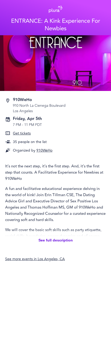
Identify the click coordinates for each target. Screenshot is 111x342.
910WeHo (44, 150)
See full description (55, 240)
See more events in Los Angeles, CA (35, 259)
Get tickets (22, 133)
